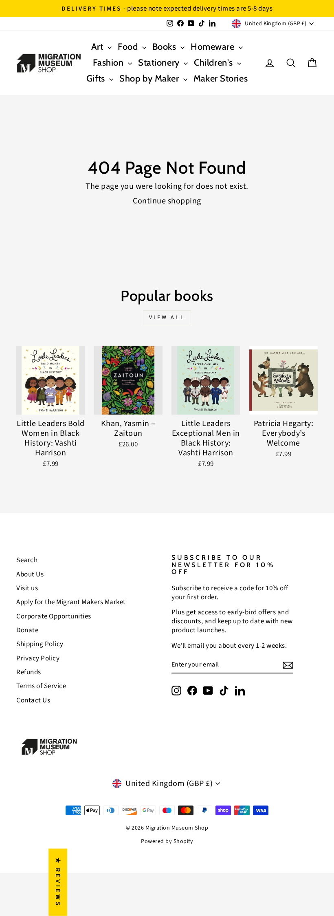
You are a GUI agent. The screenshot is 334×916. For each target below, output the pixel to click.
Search (26, 560)
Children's (214, 62)
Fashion (109, 62)
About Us (30, 574)
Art (98, 46)
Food (129, 46)
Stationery (160, 62)
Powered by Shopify (167, 841)
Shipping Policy (40, 644)
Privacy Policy (37, 658)
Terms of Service (41, 686)
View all (167, 317)
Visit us (27, 588)
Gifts (96, 78)
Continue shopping (167, 201)
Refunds (28, 672)
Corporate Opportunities (53, 616)
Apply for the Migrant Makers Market (71, 602)
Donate (27, 630)
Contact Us (33, 700)
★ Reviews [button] (57, 882)
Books (165, 46)
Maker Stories (220, 78)
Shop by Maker (150, 78)
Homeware (214, 46)
